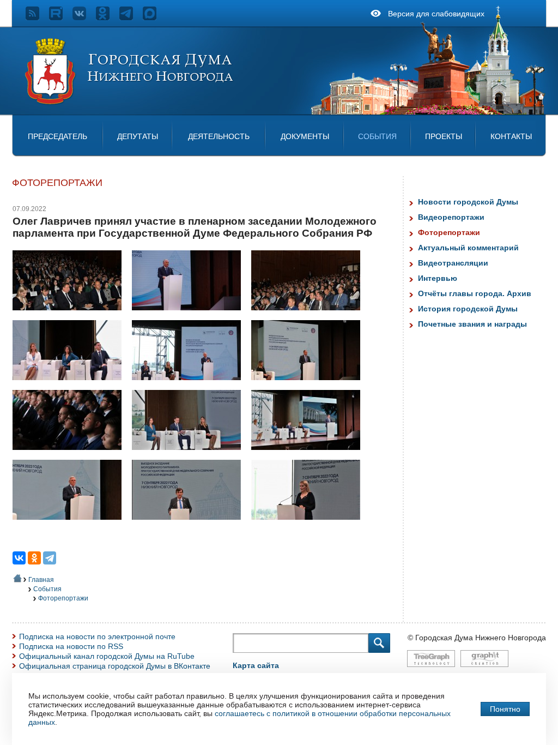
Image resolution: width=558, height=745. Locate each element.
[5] (190, 385)
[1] (71, 315)
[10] (71, 525)
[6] (309, 385)
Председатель (57, 136)
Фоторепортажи (63, 598)
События (377, 136)
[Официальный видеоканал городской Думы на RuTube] (60, 17)
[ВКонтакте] (19, 557)
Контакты (511, 136)
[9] (309, 455)
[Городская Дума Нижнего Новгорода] (129, 102)
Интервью (437, 278)
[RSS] (37, 17)
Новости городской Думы (468, 201)
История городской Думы (468, 308)
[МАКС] (154, 17)
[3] (309, 315)
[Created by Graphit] (484, 672)
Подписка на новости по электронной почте (97, 636)
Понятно (505, 709)
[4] (71, 385)
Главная (41, 580)
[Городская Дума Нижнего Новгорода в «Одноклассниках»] (107, 17)
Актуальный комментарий (468, 247)
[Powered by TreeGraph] (431, 672)
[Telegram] (49, 557)
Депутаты (137, 136)
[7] (71, 455)
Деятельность (219, 136)
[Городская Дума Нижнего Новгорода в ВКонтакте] (84, 17)
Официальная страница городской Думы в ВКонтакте (114, 666)
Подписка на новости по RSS (71, 646)
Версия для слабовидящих (436, 13)
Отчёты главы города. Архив (474, 293)
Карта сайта (256, 665)
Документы (305, 136)
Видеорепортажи (451, 217)
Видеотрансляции (453, 263)
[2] (190, 315)
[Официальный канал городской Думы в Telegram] (131, 17)
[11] (190, 525)
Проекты (443, 136)
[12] (309, 525)
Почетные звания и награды (472, 324)
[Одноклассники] (34, 557)
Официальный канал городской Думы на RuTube (107, 656)
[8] (190, 455)
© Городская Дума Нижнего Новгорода (477, 637)
